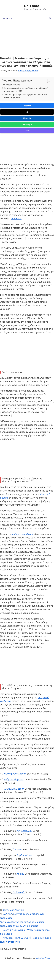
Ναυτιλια (20, 910)
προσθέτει (16, 218)
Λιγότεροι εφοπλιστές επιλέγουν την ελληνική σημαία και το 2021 (26, 90)
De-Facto (31, 6)
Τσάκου (16, 849)
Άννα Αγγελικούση (14, 788)
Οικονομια (8, 910)
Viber (27, 131)
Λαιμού (21, 873)
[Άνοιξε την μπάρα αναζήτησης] (50, 18)
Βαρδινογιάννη (25, 855)
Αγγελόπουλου (25, 831)
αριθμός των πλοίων (22, 534)
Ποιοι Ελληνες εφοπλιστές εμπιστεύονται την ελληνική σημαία (25, 96)
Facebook (27, 106)
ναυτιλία (33, 922)
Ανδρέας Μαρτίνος (14, 779)
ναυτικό (24, 922)
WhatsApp (27, 124)
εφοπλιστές (13, 922)
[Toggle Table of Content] (48, 81)
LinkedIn (27, 118)
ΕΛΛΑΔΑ (7, 914)
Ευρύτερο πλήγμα (11, 84)
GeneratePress (43, 958)
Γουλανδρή (18, 892)
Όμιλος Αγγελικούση (15, 773)
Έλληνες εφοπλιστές (24, 914)
